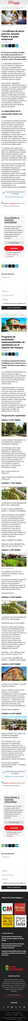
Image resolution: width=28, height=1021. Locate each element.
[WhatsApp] (2, 45)
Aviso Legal (8, 1012)
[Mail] (7, 1007)
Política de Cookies (8, 1014)
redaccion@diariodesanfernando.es (14, 997)
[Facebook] (6, 45)
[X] (9, 45)
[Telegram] (16, 45)
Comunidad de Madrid (13, 7)
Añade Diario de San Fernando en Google (14, 196)
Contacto (21, 1014)
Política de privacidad (16, 1012)
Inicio (2, 7)
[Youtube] (24, 1007)
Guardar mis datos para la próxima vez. (14, 303)
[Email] (13, 45)
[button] (2, 3)
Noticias (6, 7)
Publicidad (16, 1014)
